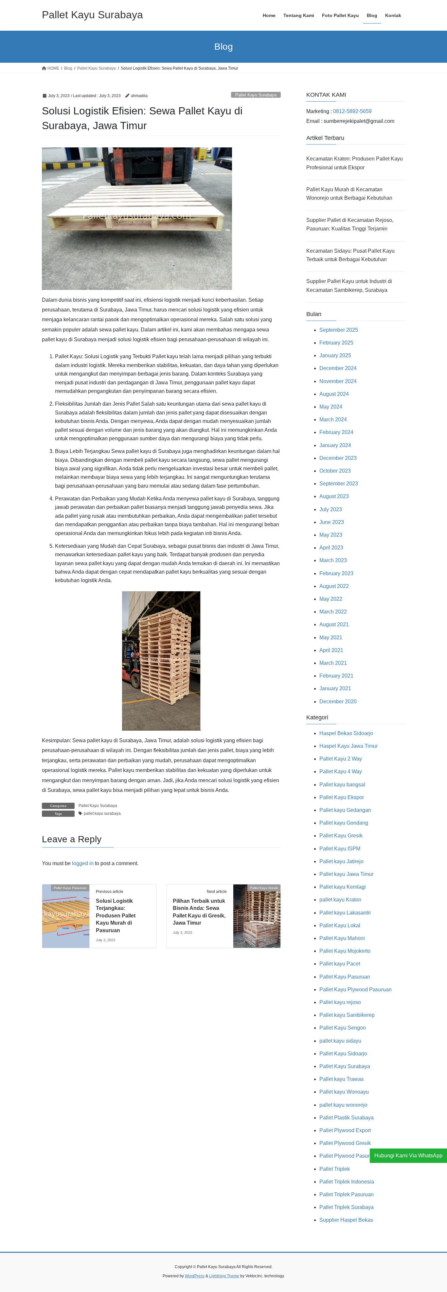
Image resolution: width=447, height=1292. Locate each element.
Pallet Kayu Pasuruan (344, 977)
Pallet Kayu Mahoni (342, 938)
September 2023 (338, 483)
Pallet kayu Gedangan (345, 810)
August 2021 (334, 624)
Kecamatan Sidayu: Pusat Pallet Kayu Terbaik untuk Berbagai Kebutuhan (350, 255)
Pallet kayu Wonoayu (344, 1092)
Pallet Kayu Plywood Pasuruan (355, 989)
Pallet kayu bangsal (342, 784)
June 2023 (331, 522)
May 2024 (330, 407)
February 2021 (336, 676)
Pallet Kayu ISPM (339, 848)
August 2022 (334, 586)
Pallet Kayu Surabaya (256, 94)
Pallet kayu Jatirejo (341, 861)
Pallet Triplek (334, 1169)
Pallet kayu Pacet (339, 963)
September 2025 (338, 330)
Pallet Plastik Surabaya (346, 1117)
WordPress (195, 1276)
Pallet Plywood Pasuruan (348, 1156)
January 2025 (335, 355)
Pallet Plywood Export (345, 1130)
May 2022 (330, 599)
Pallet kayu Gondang (343, 823)
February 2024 (336, 432)
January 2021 (335, 688)
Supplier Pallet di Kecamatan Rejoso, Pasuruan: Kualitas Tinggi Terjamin (349, 224)
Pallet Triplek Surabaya (346, 1207)
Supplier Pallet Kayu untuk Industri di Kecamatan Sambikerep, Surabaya (349, 285)
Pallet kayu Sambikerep (347, 1015)
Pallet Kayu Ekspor (341, 797)
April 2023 (331, 547)
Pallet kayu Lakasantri (345, 912)
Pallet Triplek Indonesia (346, 1181)
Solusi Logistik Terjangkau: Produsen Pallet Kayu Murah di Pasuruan (115, 915)
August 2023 (334, 496)
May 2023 (330, 535)
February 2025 (336, 342)
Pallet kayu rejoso (340, 1002)
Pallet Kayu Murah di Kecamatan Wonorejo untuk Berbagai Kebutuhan (349, 194)
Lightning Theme (224, 1276)
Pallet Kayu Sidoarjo (343, 1053)
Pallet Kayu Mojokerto (344, 951)
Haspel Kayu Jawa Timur (348, 746)
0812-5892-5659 (352, 111)
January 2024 (335, 445)
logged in (83, 863)
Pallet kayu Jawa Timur (346, 874)
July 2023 (330, 509)
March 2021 (333, 663)
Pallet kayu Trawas (341, 1079)
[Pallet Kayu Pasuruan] (65, 908)
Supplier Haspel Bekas (346, 1220)
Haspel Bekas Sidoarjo (346, 733)
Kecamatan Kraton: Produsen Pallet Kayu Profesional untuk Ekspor (354, 163)
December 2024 (338, 368)
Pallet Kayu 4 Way (340, 771)
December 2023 (338, 458)
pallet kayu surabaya (102, 813)
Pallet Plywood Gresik (345, 1143)
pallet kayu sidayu (340, 1041)
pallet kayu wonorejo (343, 1105)
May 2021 (330, 637)
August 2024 (334, 394)
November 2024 (338, 381)
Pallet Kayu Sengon (342, 1028)
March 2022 (333, 611)
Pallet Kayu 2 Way (340, 759)
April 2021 (331, 650)
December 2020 (338, 701)
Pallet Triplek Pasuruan (346, 1194)
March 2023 (333, 560)
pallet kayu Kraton (340, 899)
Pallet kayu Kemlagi (342, 887)
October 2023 (335, 471)
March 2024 (333, 419)
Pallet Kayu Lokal (339, 925)
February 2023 (336, 573)
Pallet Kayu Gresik (341, 835)
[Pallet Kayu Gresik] (256, 908)
